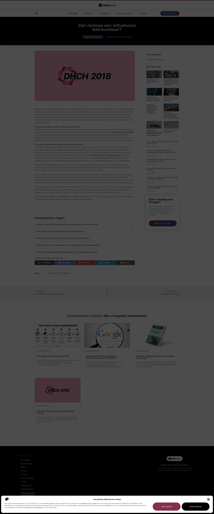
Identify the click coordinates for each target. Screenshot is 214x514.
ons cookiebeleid (36, 507)
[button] (208, 499)
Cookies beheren (195, 506)
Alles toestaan (166, 506)
